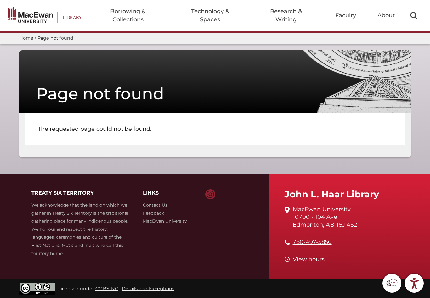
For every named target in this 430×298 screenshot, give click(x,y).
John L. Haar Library (332, 194)
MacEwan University (165, 221)
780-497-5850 (312, 242)
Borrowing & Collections (127, 15)
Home (26, 38)
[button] (391, 283)
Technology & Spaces (210, 15)
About (386, 15)
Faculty (345, 15)
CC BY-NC (106, 288)
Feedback (153, 213)
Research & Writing (286, 15)
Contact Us (155, 204)
